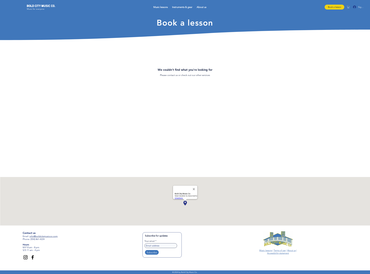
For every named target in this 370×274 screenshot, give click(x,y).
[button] (233, 268)
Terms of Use (185, 269)
